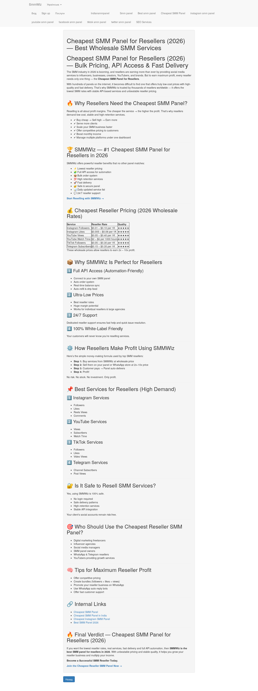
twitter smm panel (121, 22)
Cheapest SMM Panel (173, 13)
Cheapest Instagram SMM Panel (92, 619)
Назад (68, 679)
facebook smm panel (70, 22)
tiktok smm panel (96, 22)
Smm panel (126, 13)
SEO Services (143, 22)
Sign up (46, 13)
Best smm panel (147, 13)
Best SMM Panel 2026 (86, 622)
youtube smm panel (43, 22)
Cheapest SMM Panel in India (90, 615)
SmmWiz (35, 4)
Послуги (60, 13)
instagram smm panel (202, 13)
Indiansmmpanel (100, 13)
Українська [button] (53, 4)
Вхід (34, 13)
